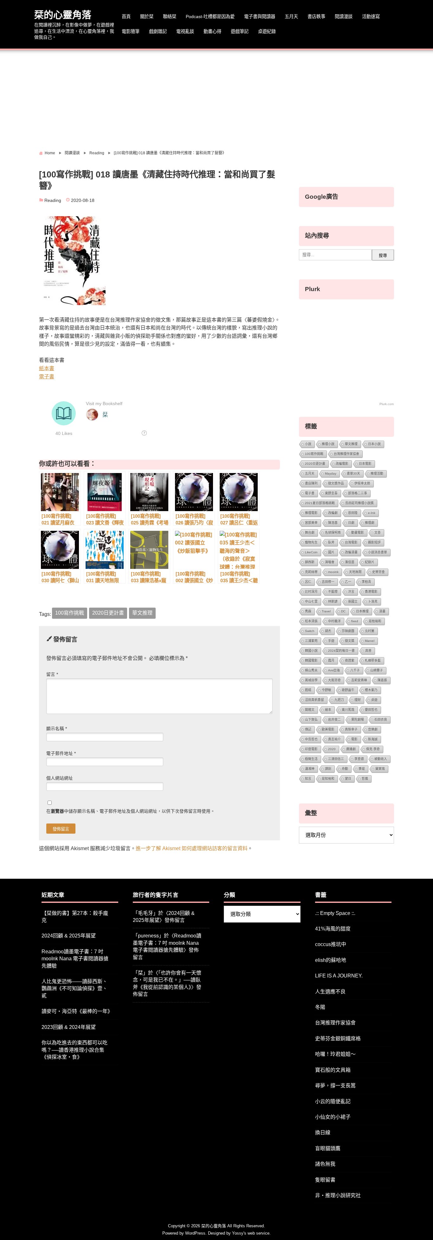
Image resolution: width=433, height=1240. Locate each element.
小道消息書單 (377, 552)
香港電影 (371, 591)
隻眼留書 (325, 1180)
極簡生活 (311, 759)
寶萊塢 (380, 768)
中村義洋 (334, 621)
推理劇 (369, 522)
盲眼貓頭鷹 (327, 1148)
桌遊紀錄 (267, 31)
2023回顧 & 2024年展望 (69, 1027)
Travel (326, 611)
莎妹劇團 (348, 631)
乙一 (348, 581)
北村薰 (369, 631)
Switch (309, 631)
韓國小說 (311, 650)
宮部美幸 (311, 522)
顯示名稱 (56, 728)
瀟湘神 (309, 768)
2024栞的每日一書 (341, 650)
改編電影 (342, 463)
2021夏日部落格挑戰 (320, 503)
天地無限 (355, 572)
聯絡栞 (169, 16)
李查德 (359, 759)
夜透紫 (349, 660)
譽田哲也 (371, 709)
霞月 (331, 660)
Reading (52, 200)
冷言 (351, 591)
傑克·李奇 (373, 749)
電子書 (46, 376)
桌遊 (374, 700)
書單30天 (353, 473)
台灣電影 (351, 542)
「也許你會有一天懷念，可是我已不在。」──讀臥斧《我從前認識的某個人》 (167, 980)
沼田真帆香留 (314, 700)
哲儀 (365, 778)
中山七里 (311, 601)
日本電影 (365, 463)
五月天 (291, 16)
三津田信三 (336, 759)
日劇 (351, 522)
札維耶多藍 (373, 660)
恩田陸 (353, 513)
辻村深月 (311, 591)
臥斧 (331, 542)
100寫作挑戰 (69, 613)
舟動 (345, 768)
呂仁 (308, 581)
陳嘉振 (382, 680)
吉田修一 (328, 581)
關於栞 (146, 16)
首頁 (126, 16)
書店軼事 (316, 16)
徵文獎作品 (336, 483)
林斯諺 (333, 601)
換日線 (322, 1132)
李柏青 (366, 581)
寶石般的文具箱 (333, 1070)
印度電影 (311, 749)
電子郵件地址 (61, 753)
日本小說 (374, 444)
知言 (308, 778)
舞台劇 (309, 532)
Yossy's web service (250, 1233)
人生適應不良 (330, 991)
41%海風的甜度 (333, 928)
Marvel (369, 641)
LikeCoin (311, 552)
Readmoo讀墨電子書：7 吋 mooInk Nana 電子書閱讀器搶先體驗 (75, 959)
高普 (368, 650)
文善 (377, 532)
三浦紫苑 (311, 641)
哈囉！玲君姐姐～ (335, 1054)
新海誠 (373, 739)
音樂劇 (373, 729)
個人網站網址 (59, 778)
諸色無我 (325, 1164)
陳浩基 (333, 522)
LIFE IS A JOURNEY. (339, 975)
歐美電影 (328, 729)
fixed (354, 621)
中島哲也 (311, 739)
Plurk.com (386, 404)
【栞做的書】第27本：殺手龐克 (75, 916)
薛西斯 (309, 562)
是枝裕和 (375, 621)
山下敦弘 (311, 719)
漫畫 (382, 611)
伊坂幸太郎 (362, 483)
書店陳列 (311, 483)
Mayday (330, 473)
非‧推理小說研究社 (338, 1195)
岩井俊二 (334, 719)
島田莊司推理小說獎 (359, 503)
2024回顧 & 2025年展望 (69, 935)
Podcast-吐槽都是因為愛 (210, 16)
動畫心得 (212, 31)
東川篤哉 (348, 709)
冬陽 (320, 1007)
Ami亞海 (334, 670)
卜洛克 (373, 601)
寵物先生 (311, 542)
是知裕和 (328, 778)
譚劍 (328, 768)
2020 (332, 749)
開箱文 (309, 709)
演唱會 (329, 562)
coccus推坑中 (330, 944)
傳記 (308, 729)
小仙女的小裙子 (333, 1117)
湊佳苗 (349, 562)
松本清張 (311, 621)
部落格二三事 (357, 493)
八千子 (355, 670)
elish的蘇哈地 (330, 960)
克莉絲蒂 (311, 572)
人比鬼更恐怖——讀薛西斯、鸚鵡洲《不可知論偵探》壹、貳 (74, 988)
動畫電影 (357, 532)
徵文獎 (349, 641)
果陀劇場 (357, 719)
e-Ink (371, 513)
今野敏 (326, 690)
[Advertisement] (216, 97)
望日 (348, 778)
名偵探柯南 (333, 532)
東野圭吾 (331, 493)
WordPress (195, 1233)
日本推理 (362, 611)
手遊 (331, 641)
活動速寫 (371, 16)
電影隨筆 (130, 31)
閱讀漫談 (343, 16)
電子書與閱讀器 (259, 16)
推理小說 (328, 444)
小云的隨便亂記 (333, 1101)
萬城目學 (311, 680)
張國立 (353, 601)
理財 (357, 700)
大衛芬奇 (334, 680)
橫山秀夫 (311, 670)
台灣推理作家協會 (346, 454)
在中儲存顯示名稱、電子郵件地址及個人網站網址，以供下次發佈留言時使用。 (130, 811)
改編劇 (333, 513)
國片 (331, 552)
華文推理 (142, 613)
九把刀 (339, 700)
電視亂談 (185, 31)
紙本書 (46, 368)
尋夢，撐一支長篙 (335, 1085)
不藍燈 (333, 591)
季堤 (362, 768)
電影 (354, 739)
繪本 (328, 709)
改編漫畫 (351, 552)
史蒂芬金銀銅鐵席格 (338, 1038)
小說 (308, 444)
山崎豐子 (376, 670)
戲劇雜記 (158, 31)
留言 (52, 674)
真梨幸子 (351, 729)
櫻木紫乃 (371, 690)
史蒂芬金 (378, 572)
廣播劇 (351, 749)
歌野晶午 (348, 690)
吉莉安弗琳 (359, 680)
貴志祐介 (334, 739)
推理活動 (377, 473)
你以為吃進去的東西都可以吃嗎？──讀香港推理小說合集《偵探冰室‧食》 (74, 1050)
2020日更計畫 (108, 613)
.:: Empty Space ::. (335, 913)
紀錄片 (369, 562)
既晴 (308, 690)
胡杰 (328, 631)
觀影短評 (374, 542)
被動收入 (380, 759)
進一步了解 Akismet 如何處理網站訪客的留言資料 (192, 848)
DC (343, 611)
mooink (333, 572)
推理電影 (311, 513)
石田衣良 (380, 719)
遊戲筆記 (240, 31)
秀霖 (308, 611)
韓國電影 (311, 660)
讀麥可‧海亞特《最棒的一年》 (77, 1011)
